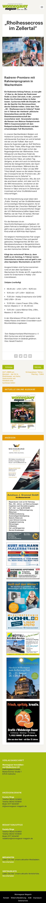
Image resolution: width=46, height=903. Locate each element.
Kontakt (6, 898)
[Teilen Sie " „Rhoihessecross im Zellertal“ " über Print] (30, 356)
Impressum (37, 898)
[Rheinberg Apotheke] (23, 579)
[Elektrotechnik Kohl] (23, 629)
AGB (29, 898)
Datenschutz (23, 901)
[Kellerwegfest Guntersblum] (23, 698)
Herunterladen (8, 862)
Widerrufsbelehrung (18, 898)
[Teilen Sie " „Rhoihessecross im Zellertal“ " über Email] (25, 356)
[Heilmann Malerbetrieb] (23, 565)
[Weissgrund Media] (23, 489)
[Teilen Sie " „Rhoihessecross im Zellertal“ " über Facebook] (16, 356)
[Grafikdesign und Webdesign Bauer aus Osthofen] (23, 742)
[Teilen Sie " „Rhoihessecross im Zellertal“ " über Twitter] (20, 356)
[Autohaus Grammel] (23, 539)
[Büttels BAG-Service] (23, 655)
